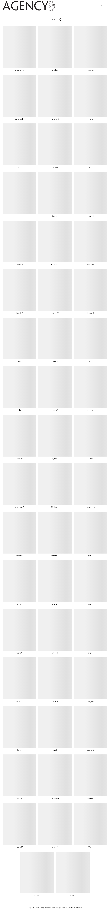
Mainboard (79, 908)
